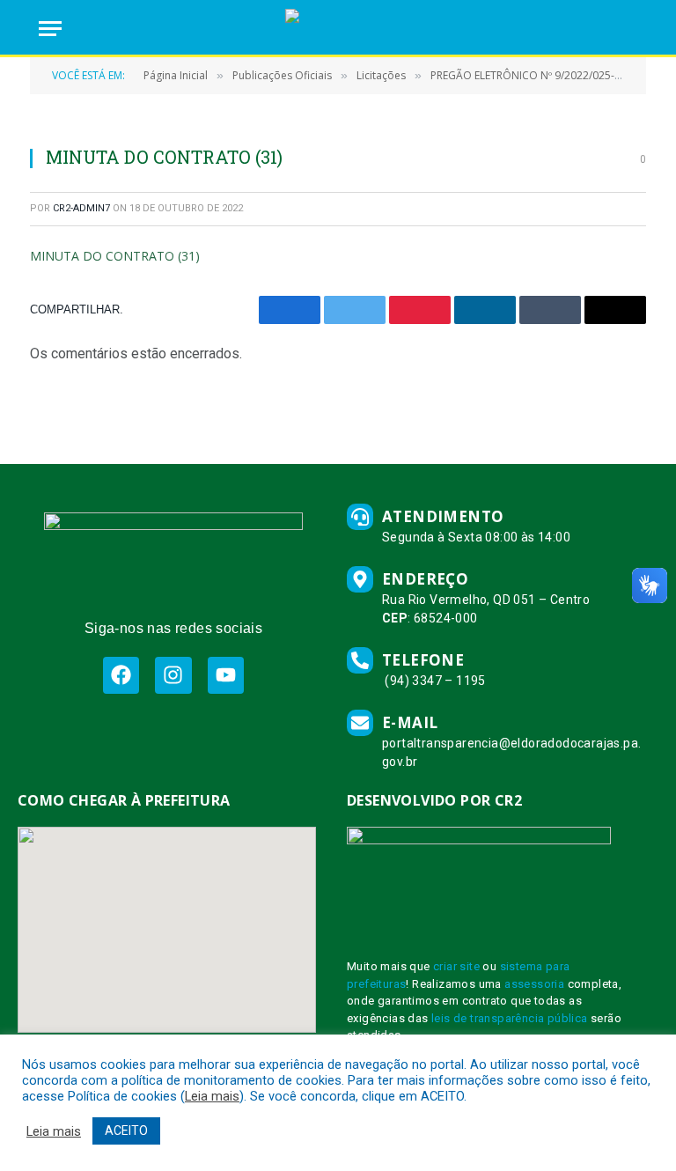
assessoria (534, 984)
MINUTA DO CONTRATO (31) (115, 255)
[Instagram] (173, 675)
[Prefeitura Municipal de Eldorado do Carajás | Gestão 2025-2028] (337, 28)
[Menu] (50, 28)
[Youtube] (226, 675)
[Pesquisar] (629, 28)
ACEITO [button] (126, 1130)
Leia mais (212, 1096)
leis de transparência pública (509, 1018)
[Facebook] (121, 675)
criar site (456, 966)
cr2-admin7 (81, 208)
